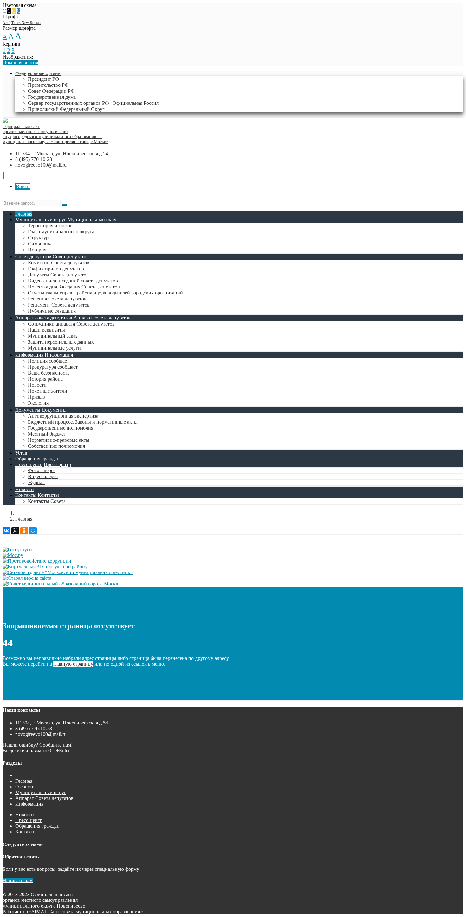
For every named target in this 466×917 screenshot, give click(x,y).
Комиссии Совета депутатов (58, 262)
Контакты (25, 495)
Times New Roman (26, 23)
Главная (23, 214)
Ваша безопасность (48, 373)
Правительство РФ (48, 85)
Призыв (36, 397)
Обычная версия (20, 62)
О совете (24, 786)
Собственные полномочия (56, 446)
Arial (6, 23)
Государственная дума (52, 97)
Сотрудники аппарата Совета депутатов (71, 323)
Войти (23, 186)
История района (45, 379)
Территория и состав (50, 225)
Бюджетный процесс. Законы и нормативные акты (83, 422)
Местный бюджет (47, 434)
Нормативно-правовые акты (58, 440)
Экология (38, 403)
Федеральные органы (38, 73)
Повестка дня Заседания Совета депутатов (74, 286)
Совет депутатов (33, 256)
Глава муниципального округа (61, 231)
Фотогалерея (41, 470)
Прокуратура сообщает (53, 367)
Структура (39, 237)
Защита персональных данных (61, 342)
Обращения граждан (37, 458)
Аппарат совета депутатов (43, 317)
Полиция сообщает (48, 361)
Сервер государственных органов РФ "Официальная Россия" (94, 103)
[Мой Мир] (33, 530)
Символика (40, 243)
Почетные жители (47, 391)
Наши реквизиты (46, 329)
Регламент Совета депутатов (59, 304)
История (37, 249)
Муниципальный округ (40, 219)
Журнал (36, 482)
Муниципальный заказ (52, 335)
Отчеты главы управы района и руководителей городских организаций (105, 292)
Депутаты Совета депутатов (58, 274)
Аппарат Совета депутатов (44, 798)
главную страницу (73, 664)
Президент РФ (43, 79)
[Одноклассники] (24, 530)
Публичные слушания (52, 310)
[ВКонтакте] (6, 530)
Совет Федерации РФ (51, 91)
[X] (15, 530)
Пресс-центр (28, 464)
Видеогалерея (43, 476)
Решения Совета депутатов (57, 298)
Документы (27, 410)
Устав (21, 453)
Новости (37, 385)
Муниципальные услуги (54, 348)
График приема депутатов (56, 268)
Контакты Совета (47, 501)
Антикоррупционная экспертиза (63, 416)
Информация (29, 354)
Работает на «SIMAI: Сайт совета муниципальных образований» (73, 911)
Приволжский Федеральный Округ (66, 109)
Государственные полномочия (60, 428)
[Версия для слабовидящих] (8, 197)
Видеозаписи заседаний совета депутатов (73, 280)
